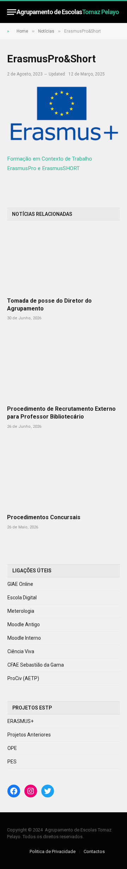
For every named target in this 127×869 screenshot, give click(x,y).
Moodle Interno (24, 638)
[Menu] (11, 12)
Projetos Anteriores (29, 735)
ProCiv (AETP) (23, 678)
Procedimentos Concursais (43, 517)
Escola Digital (22, 597)
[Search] (117, 12)
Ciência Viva (20, 651)
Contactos (94, 851)
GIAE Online (20, 584)
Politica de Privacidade (52, 851)
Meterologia (20, 611)
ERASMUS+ (20, 721)
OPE (12, 748)
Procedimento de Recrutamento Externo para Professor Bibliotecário (61, 412)
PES (12, 761)
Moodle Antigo (23, 624)
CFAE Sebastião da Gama (35, 665)
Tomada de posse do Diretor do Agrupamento (49, 304)
